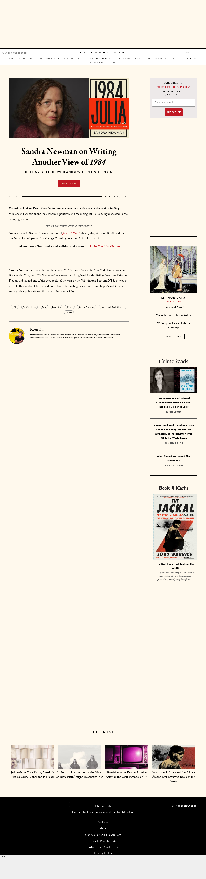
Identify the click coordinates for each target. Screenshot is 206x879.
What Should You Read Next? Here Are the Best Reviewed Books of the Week (173, 777)
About (103, 828)
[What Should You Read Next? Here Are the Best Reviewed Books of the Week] (173, 766)
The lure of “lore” (174, 307)
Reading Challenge (166, 59)
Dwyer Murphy (175, 465)
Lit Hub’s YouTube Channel (103, 246)
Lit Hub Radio (122, 59)
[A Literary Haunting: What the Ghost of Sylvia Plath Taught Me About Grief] (79, 766)
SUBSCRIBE (173, 112)
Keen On (15, 196)
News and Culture (74, 59)
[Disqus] (69, 384)
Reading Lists (142, 59)
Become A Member (100, 59)
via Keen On (69, 183)
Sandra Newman (87, 306)
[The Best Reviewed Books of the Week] (175, 527)
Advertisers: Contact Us (103, 847)
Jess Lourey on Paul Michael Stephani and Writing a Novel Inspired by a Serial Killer (173, 402)
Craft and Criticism (20, 59)
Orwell (69, 306)
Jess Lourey (175, 412)
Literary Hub (103, 52)
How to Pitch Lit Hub (103, 841)
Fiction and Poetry (48, 59)
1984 (14, 306)
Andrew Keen (29, 306)
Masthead (103, 822)
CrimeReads (96, 63)
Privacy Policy (103, 853)
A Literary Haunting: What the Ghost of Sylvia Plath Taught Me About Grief (79, 775)
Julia (44, 306)
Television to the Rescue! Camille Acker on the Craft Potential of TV (126, 775)
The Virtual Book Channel (112, 306)
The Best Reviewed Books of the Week (175, 566)
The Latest (103, 732)
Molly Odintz (175, 443)
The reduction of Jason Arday (173, 315)
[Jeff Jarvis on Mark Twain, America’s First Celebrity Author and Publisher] (32, 766)
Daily (173, 297)
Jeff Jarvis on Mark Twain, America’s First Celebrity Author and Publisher (32, 775)
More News (173, 336)
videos (69, 312)
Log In (112, 63)
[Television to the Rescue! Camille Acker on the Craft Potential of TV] (126, 766)
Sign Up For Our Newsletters (103, 834)
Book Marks (190, 59)
